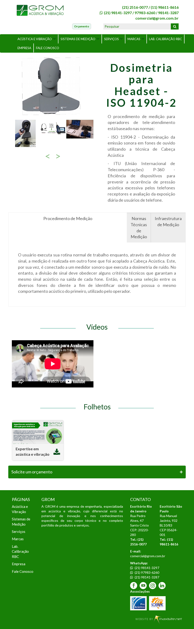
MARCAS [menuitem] (134, 39)
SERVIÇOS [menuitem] (111, 39)
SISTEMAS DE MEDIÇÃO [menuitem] (78, 39)
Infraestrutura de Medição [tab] (168, 221)
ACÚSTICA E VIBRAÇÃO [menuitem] (35, 39)
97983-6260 (145, 12)
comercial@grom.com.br (157, 18)
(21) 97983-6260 (146, 572)
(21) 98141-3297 (118, 12)
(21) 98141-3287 (146, 577)
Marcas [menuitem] (18, 539)
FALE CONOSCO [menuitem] (47, 48)
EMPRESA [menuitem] (24, 48)
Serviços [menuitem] (18, 531)
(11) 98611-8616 (165, 7)
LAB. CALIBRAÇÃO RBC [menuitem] (165, 39)
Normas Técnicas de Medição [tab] (139, 227)
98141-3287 (168, 12)
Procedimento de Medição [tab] (67, 218)
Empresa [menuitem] (18, 564)
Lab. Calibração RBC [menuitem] (20, 551)
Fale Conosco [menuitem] (22, 571)
